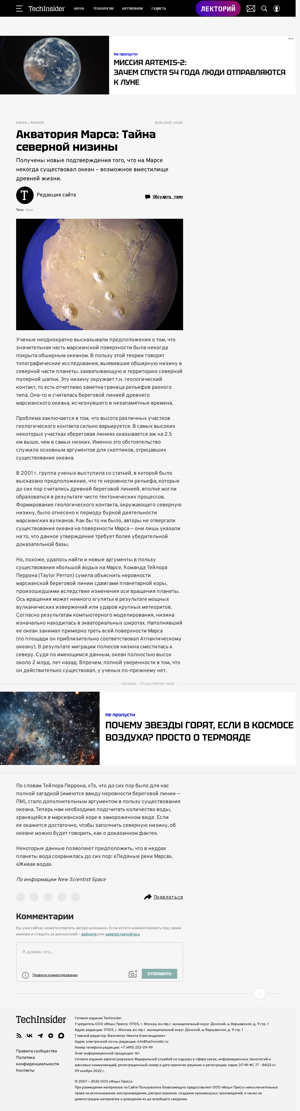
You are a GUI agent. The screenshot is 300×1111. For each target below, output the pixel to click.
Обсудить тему (168, 196)
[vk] (30, 1036)
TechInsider (46, 8)
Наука (21, 123)
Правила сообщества (36, 1051)
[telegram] (40, 1036)
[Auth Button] (276, 8)
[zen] (51, 1036)
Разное (37, 123)
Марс (29, 210)
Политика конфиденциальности (37, 1061)
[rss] (19, 1036)
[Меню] (19, 8)
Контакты (25, 1070)
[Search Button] (264, 8)
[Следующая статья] (148, 993)
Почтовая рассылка (251, 8)
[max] (61, 1036)
